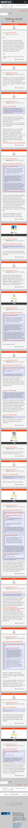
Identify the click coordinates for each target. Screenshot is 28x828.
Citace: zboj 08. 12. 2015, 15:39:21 (10, 414)
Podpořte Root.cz (17, 826)
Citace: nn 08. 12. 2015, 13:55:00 (9, 106)
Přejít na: (6, 794)
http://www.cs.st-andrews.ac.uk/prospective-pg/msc (12, 607)
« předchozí (22, 10)
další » (26, 10)
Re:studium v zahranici (11, 72)
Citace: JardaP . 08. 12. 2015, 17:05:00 (10, 474)
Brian (21, 804)
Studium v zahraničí (10, 32)
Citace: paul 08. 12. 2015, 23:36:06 (10, 748)
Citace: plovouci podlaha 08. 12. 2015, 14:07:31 (12, 163)
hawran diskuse (14, 224)
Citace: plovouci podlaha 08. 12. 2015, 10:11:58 (12, 591)
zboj (14, 292)
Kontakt (14, 823)
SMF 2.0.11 (7, 803)
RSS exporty (16, 827)
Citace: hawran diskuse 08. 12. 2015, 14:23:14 (12, 365)
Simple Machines (19, 803)
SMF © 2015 (12, 803)
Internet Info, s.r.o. (17, 818)
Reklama (19, 823)
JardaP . (14, 430)
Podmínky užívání (17, 824)
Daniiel (12, 804)
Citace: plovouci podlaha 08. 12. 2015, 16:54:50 (12, 510)
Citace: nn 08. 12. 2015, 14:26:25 (9, 390)
